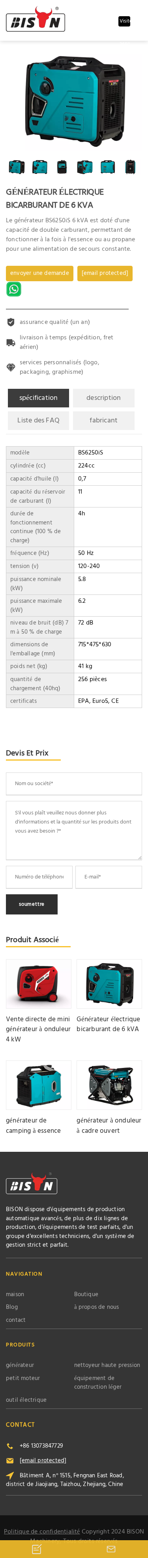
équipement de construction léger (98, 1383)
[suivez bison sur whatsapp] (15, 289)
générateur (20, 1365)
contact (16, 1320)
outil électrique (26, 1400)
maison (15, 1294)
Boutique (86, 1294)
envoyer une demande (39, 273)
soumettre (32, 904)
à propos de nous (96, 1307)
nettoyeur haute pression (107, 1365)
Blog (12, 1307)
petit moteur (23, 1378)
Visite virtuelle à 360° (125, 22)
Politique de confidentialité (42, 1532)
